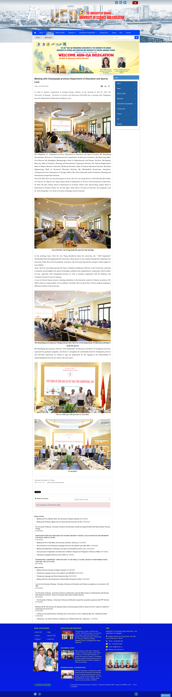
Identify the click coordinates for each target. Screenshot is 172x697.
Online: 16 (47, 685)
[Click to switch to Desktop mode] (39, 694)
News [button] (49, 33)
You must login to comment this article (48, 505)
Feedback (166, 695)
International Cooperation (125, 104)
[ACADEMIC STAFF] (68, 655)
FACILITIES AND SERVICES (71, 628)
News (119, 88)
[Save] (109, 86)
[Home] (35, 32)
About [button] (41, 33)
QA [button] (120, 33)
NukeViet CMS (110, 685)
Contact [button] (128, 33)
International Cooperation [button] (87, 33)
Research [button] (71, 33)
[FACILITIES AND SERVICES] (68, 635)
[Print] (106, 86)
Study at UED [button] (60, 33)
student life (51, 639)
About (119, 83)
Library (119, 114)
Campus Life (121, 109)
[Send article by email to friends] (102, 86)
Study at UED (121, 93)
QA (118, 119)
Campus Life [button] (104, 33)
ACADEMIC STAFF (67, 648)
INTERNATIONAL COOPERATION (73, 667)
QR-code (39, 685)
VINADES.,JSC (126, 685)
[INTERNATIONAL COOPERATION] (68, 674)
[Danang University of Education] (44, 17)
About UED (38, 632)
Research (120, 99)
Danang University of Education (88, 685)
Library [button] (114, 33)
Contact (119, 124)
